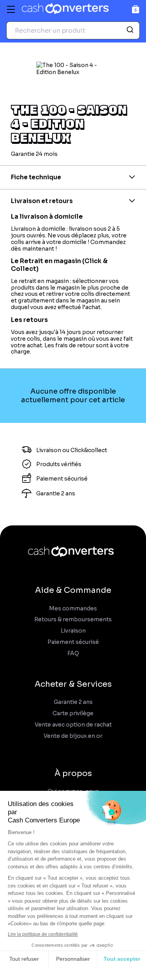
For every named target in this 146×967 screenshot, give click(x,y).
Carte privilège (73, 713)
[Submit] (131, 30)
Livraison (73, 631)
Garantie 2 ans (73, 702)
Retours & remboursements (73, 619)
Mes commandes (73, 608)
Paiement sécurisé (73, 642)
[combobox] (73, 30)
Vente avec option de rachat (73, 724)
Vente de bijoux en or (73, 736)
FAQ (73, 653)
